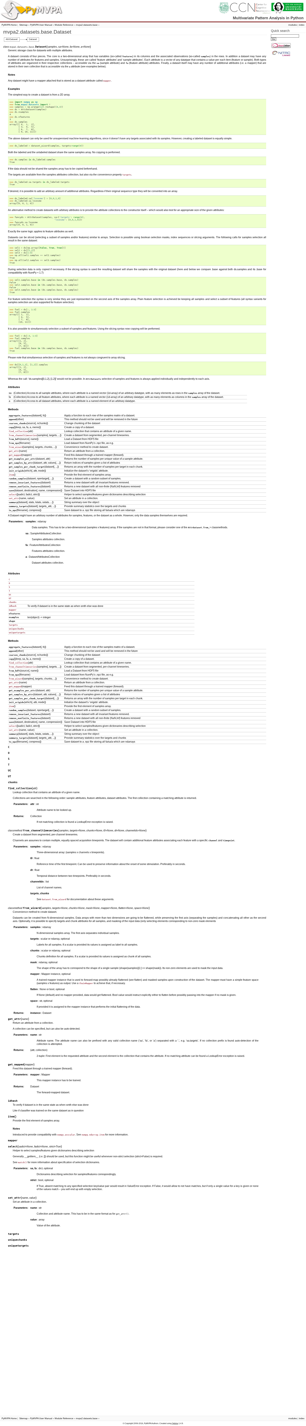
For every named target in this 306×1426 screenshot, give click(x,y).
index (301, 25)
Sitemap (23, 25)
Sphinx (175, 1423)
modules (292, 25)
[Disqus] (134, 1290)
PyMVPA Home (9, 25)
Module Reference (64, 25)
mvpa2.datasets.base (87, 25)
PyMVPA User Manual (41, 25)
